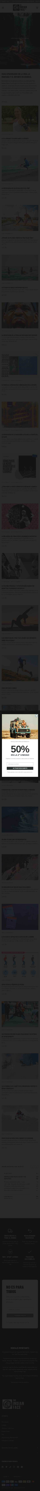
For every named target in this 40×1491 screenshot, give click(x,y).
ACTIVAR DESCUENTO (20, 768)
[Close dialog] (36, 715)
